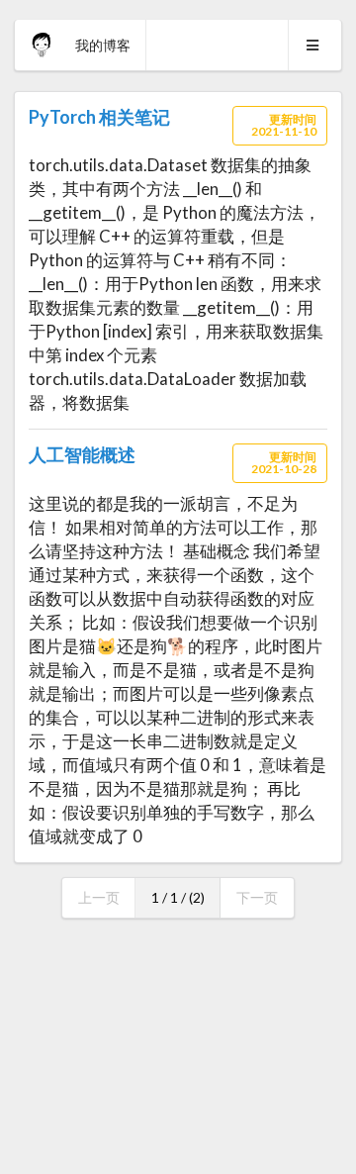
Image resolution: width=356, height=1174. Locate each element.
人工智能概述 (82, 454)
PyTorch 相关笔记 (99, 117)
